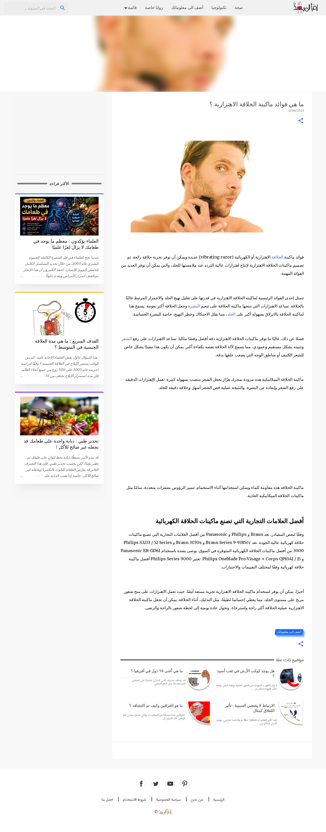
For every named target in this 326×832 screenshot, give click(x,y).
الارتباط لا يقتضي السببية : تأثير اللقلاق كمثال (250, 708)
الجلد (231, 314)
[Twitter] (155, 783)
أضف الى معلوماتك (187, 7)
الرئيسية (218, 800)
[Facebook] (141, 783)
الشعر (126, 338)
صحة (239, 7)
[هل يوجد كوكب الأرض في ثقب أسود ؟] (290, 678)
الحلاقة (277, 256)
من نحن (197, 800)
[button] (301, 121)
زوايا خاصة (154, 7)
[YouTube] (170, 783)
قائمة (132, 7)
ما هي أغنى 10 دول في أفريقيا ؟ (157, 671)
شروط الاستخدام (134, 800)
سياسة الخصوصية (168, 800)
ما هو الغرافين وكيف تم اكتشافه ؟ (156, 705)
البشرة (194, 305)
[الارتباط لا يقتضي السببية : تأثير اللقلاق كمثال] (290, 712)
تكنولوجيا (218, 7)
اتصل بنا (107, 800)
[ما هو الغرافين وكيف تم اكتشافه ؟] (198, 712)
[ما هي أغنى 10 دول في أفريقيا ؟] (198, 678)
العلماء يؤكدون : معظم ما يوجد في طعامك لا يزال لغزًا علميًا (66, 244)
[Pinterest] (184, 783)
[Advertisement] (163, 53)
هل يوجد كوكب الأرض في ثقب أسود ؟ (246, 673)
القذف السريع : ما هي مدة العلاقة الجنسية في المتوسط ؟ (67, 344)
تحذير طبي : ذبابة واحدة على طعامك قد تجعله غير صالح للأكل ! (61, 444)
